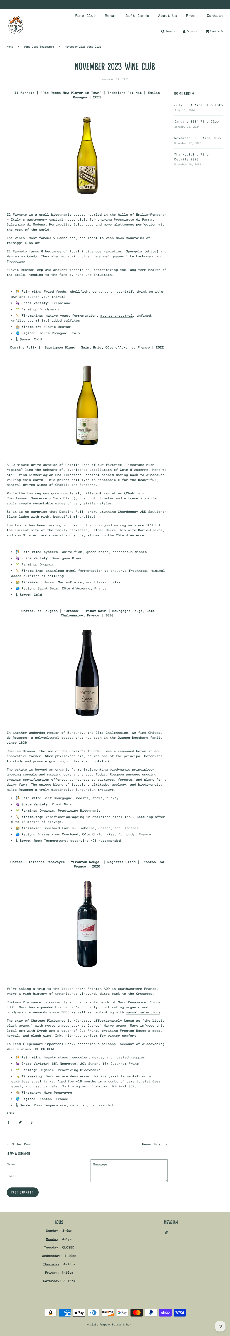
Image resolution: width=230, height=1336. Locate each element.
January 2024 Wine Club (196, 121)
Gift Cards (137, 15)
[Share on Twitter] (20, 1122)
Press (192, 15)
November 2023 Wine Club (197, 138)
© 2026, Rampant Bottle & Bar (109, 1324)
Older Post (22, 1144)
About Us (167, 15)
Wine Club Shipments (39, 46)
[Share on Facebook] (8, 1122)
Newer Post (152, 1144)
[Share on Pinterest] (32, 1122)
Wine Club (85, 15)
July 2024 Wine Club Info (198, 105)
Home (10, 46)
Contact (215, 15)
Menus (111, 15)
